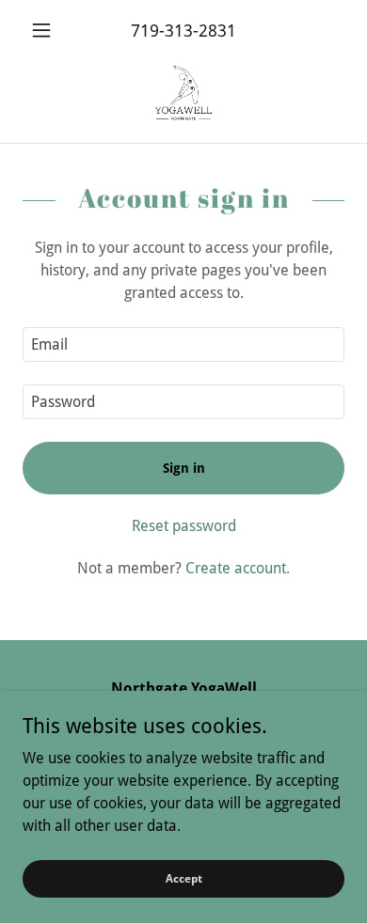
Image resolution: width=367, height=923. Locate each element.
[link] (183, 94)
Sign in (184, 468)
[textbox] (183, 344)
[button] (47, 30)
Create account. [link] (237, 568)
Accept (184, 877)
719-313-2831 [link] (183, 30)
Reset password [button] (184, 526)
